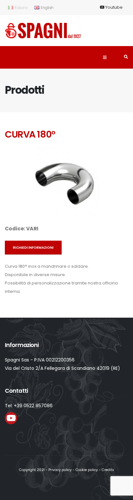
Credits (108, 469)
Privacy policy (60, 469)
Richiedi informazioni (33, 247)
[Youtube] (11, 418)
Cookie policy (87, 469)
